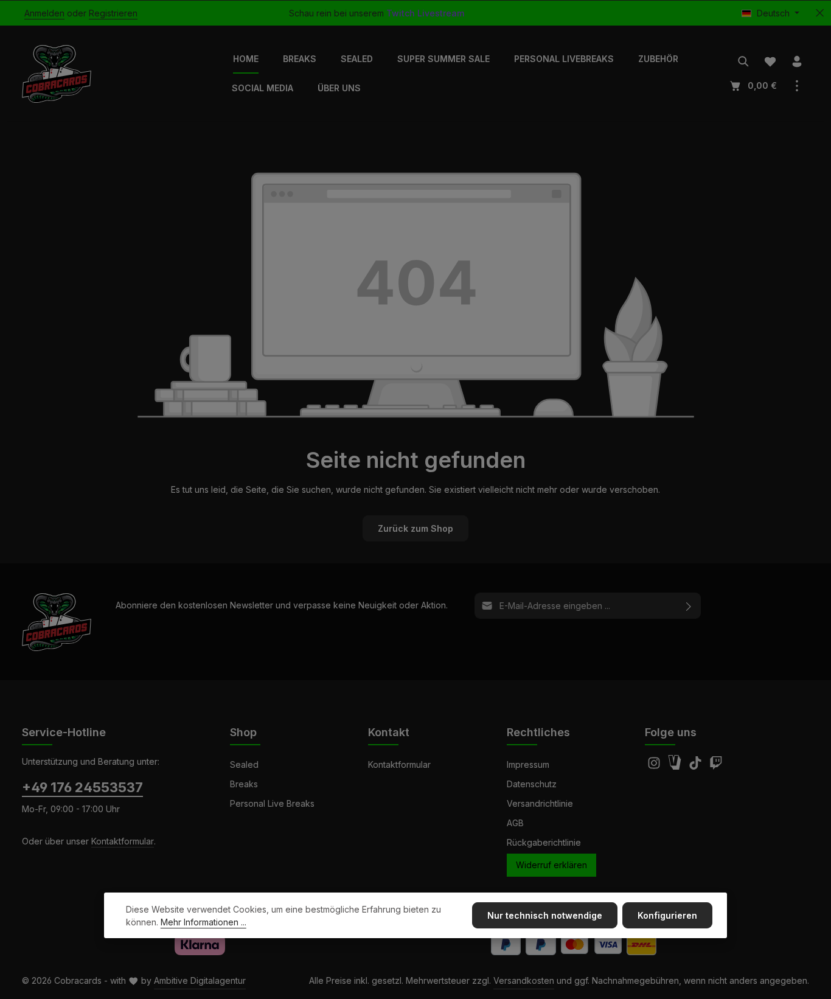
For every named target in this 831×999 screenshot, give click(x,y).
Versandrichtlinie (540, 803)
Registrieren (113, 13)
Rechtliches (538, 732)
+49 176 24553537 (82, 787)
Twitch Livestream (425, 13)
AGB (515, 823)
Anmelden (44, 13)
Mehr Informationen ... (203, 922)
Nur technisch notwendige (544, 915)
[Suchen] (743, 61)
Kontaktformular (122, 841)
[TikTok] (696, 766)
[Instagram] (655, 766)
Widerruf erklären (551, 865)
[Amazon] (676, 766)
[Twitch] (716, 766)
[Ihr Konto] (797, 61)
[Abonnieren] (689, 606)
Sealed (244, 764)
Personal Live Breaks (272, 803)
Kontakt (388, 732)
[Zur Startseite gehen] (56, 73)
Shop (243, 732)
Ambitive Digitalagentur (200, 980)
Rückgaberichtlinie (544, 842)
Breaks (244, 784)
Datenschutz (532, 784)
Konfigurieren (667, 915)
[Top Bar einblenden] (797, 86)
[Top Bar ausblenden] (820, 13)
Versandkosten (523, 980)
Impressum (528, 764)
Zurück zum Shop (415, 528)
